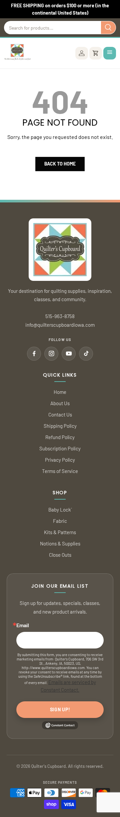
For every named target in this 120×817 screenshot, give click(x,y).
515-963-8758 (60, 316)
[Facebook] (34, 354)
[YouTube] (69, 354)
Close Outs (60, 555)
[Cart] (95, 53)
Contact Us (60, 414)
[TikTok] (86, 354)
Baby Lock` (60, 510)
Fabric (60, 521)
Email (22, 625)
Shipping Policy (60, 426)
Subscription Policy (60, 448)
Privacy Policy (60, 460)
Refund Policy (60, 437)
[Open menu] (109, 53)
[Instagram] (51, 354)
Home (60, 392)
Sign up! (60, 709)
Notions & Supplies (60, 543)
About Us (60, 403)
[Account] (81, 53)
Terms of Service (60, 471)
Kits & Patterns (60, 532)
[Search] (108, 27)
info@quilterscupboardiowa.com (60, 325)
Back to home (60, 164)
